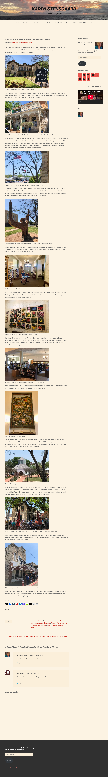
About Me (26, 22)
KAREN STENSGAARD (54, 9)
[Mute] (98, 102)
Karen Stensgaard (26, 42)
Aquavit (48, 22)
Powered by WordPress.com (13, 768)
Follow (82, 63)
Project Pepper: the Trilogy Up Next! (35, 28)
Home (17, 22)
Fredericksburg (35, 623)
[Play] (80, 102)
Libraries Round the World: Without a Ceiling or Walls (51, 636)
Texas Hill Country (52, 625)
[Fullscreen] (100, 102)
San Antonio (38, 625)
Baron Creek (51, 621)
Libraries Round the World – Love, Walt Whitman (21, 636)
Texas (44, 625)
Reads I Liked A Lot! (78, 28)
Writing (39, 621)
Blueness (58, 22)
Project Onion (71, 22)
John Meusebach (45, 623)
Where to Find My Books (60, 28)
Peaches (53, 623)
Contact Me (38, 22)
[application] (90, 97)
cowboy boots (59, 621)
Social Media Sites (85, 22)
